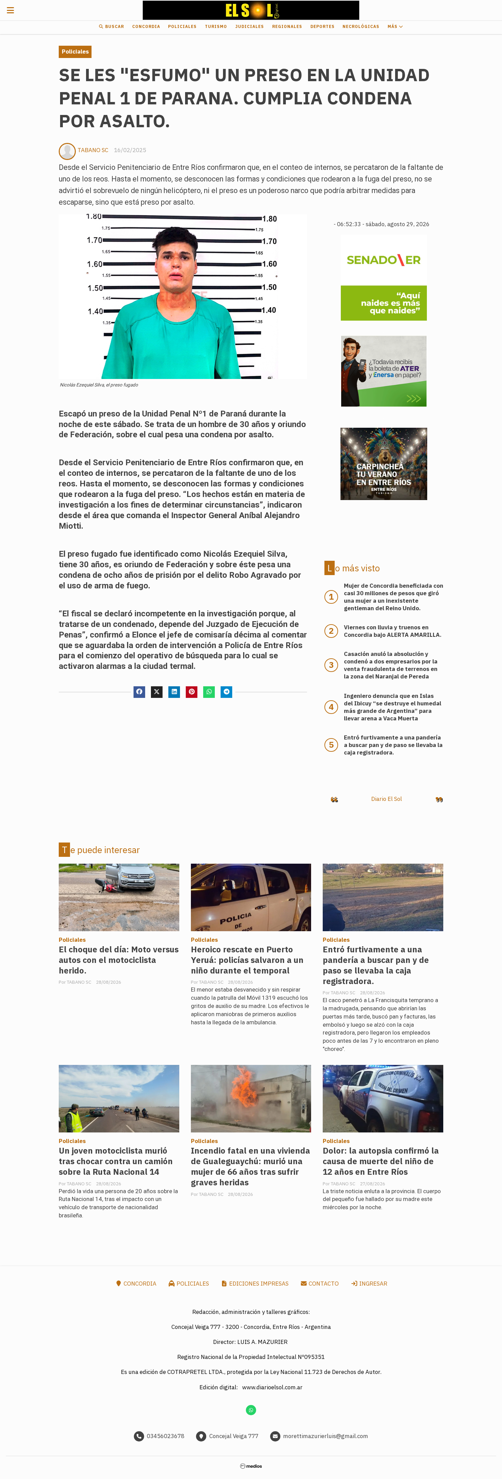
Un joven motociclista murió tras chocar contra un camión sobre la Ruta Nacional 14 (116, 1161)
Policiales (182, 26)
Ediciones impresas (258, 1283)
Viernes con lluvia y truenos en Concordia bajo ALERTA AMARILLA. (393, 631)
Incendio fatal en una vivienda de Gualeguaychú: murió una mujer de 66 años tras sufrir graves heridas (250, 1166)
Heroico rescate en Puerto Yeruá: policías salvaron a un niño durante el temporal (247, 960)
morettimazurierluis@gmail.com (325, 1436)
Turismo (216, 26)
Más (393, 26)
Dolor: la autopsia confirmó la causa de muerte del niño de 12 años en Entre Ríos (381, 1161)
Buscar (114, 26)
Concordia (146, 26)
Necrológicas (361, 26)
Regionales (287, 26)
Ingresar (372, 1283)
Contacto (323, 1283)
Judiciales (249, 26)
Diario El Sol (386, 799)
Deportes (322, 26)
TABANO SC (93, 150)
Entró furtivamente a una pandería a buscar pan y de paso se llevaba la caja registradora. (376, 965)
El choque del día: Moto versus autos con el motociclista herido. (119, 960)
